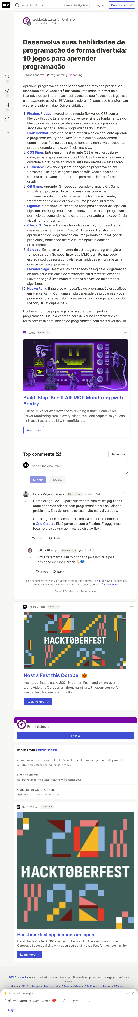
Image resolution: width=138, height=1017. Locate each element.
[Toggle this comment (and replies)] (26, 501)
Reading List (50, 986)
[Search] (17, 5)
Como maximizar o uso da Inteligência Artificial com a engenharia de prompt (69, 762)
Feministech (69, 19)
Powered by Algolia (74, 5)
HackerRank (36, 288)
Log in (99, 5)
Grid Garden (45, 524)
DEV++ (66, 986)
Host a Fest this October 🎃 (56, 675)
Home (14, 986)
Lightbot (33, 206)
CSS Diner (35, 152)
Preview (56, 480)
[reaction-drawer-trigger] (7, 78)
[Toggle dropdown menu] (125, 333)
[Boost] (7, 119)
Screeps (33, 250)
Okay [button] (10, 1010)
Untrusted (35, 167)
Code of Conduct (65, 591)
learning (76, 75)
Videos (77, 986)
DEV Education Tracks (98, 986)
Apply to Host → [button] (38, 701)
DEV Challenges (30, 986)
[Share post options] (7, 132)
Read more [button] (33, 430)
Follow (75, 736)
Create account (121, 5)
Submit (38, 480)
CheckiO (34, 225)
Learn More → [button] (29, 954)
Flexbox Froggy (39, 113)
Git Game (34, 186)
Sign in (97, 580)
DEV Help (119, 986)
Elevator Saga (38, 269)
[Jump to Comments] (7, 92)
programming (57, 75)
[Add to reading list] (7, 106)
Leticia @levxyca (44, 19)
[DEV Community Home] (5, 5)
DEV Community (18, 977)
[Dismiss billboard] (132, 993)
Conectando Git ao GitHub (39, 792)
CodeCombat (37, 133)
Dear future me (49, 777)
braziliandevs (34, 75)
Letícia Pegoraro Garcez (57, 494)
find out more (110, 584)
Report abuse (88, 591)
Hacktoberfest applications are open (55, 934)
